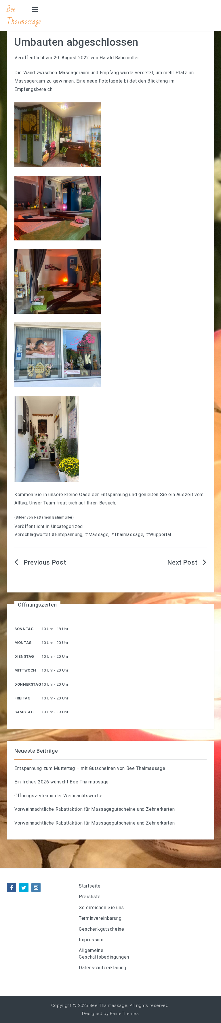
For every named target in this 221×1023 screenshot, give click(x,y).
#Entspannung (67, 534)
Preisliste (89, 896)
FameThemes (124, 1013)
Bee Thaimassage (24, 15)
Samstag (24, 712)
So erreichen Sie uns (101, 907)
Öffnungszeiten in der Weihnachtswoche (58, 795)
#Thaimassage (127, 534)
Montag (23, 642)
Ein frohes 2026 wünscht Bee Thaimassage (61, 782)
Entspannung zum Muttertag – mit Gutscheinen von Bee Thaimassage (89, 768)
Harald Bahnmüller (119, 57)
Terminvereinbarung (100, 918)
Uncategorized (67, 526)
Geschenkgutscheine (101, 929)
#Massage (96, 534)
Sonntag (24, 629)
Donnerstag (27, 684)
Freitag (22, 698)
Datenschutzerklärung (102, 967)
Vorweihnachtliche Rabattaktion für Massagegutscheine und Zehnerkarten (94, 809)
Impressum (91, 939)
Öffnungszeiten (37, 605)
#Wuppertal (158, 534)
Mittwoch (25, 670)
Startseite (89, 886)
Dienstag (24, 656)
